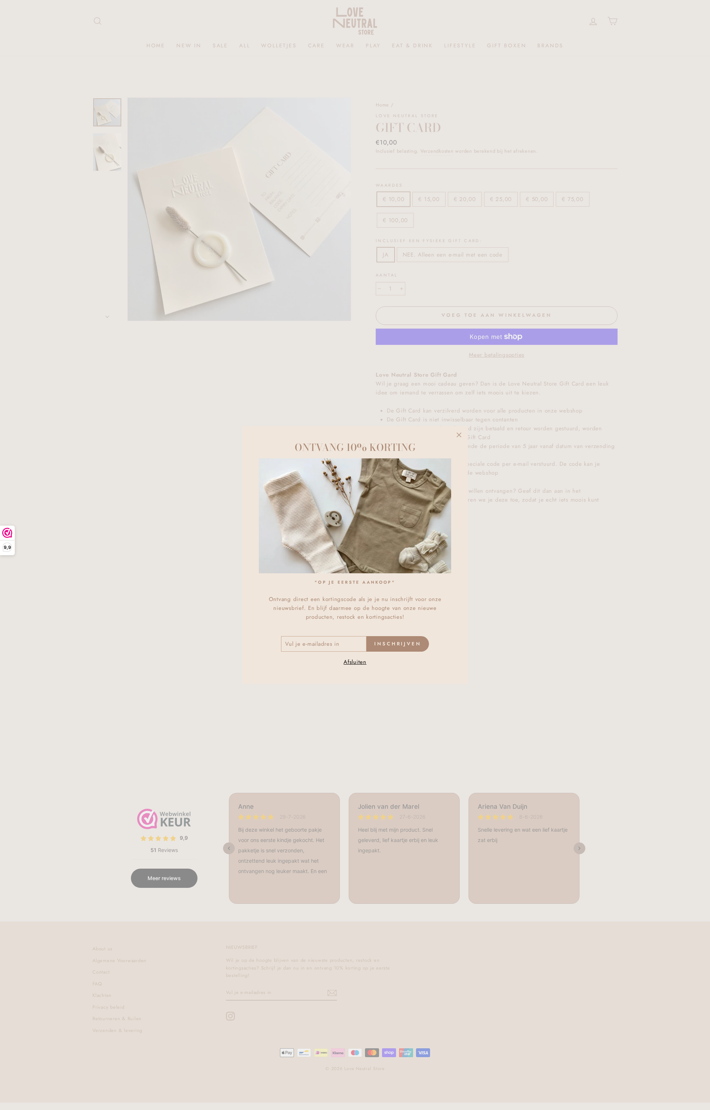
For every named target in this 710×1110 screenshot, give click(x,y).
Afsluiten (355, 662)
